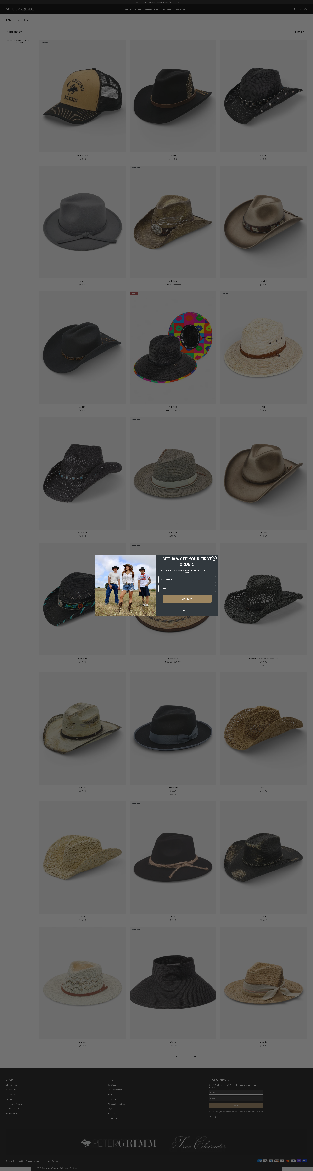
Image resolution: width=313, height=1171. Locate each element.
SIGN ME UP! (187, 599)
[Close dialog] (214, 558)
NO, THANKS (187, 610)
